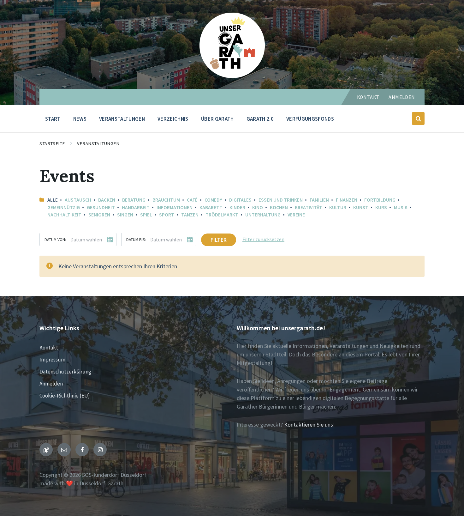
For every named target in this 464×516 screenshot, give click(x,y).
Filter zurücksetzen (263, 239)
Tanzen (190, 215)
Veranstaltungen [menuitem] (122, 118)
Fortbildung (380, 200)
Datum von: (55, 239)
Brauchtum (166, 200)
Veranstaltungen (98, 143)
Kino (257, 207)
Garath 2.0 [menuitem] (260, 118)
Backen (106, 200)
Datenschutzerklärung (65, 371)
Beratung (134, 200)
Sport (166, 215)
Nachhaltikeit (64, 215)
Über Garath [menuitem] (217, 118)
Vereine (296, 215)
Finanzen (346, 200)
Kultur (337, 207)
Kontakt (368, 97)
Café (192, 200)
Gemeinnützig (63, 207)
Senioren (99, 215)
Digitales (240, 200)
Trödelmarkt (221, 215)
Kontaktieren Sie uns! (309, 424)
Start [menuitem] (53, 118)
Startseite (52, 143)
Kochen (279, 207)
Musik (400, 207)
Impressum (52, 359)
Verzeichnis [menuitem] (173, 118)
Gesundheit (101, 207)
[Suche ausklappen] (418, 118)
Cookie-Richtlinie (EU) (64, 395)
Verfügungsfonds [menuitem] (310, 118)
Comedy (213, 200)
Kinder (237, 207)
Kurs (381, 207)
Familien (319, 200)
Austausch (78, 200)
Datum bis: (136, 239)
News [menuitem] (79, 118)
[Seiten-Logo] (232, 76)
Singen (125, 215)
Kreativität (308, 207)
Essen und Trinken (281, 200)
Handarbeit (136, 207)
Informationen (175, 207)
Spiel (146, 215)
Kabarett (211, 207)
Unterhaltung (263, 215)
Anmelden (402, 97)
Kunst (360, 207)
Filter (219, 239)
